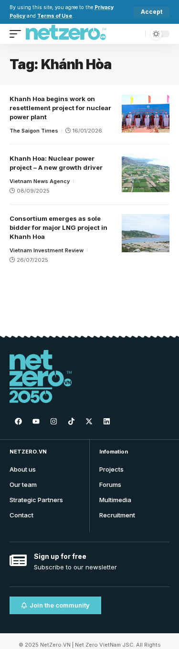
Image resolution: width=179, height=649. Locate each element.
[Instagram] (53, 421)
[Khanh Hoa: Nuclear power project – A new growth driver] (145, 173)
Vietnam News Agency (40, 181)
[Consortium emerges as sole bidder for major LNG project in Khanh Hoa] (145, 233)
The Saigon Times (34, 130)
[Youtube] (35, 421)
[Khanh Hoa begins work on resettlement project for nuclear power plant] (145, 113)
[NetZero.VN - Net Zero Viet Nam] (66, 34)
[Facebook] (18, 421)
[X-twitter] (88, 421)
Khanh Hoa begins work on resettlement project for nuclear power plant (60, 108)
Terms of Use (54, 16)
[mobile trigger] (18, 34)
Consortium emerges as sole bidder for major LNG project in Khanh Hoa (58, 227)
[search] (136, 33)
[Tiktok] (71, 421)
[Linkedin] (106, 421)
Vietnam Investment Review (47, 250)
